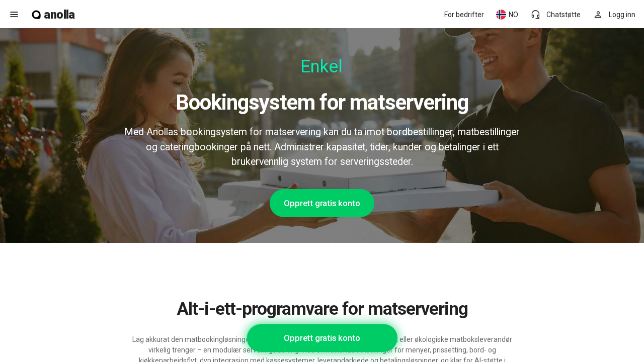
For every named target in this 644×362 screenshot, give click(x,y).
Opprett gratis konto (322, 203)
